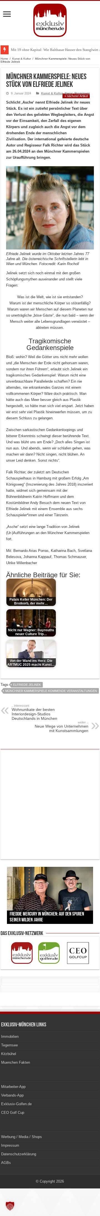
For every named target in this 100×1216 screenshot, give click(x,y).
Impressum (10, 1145)
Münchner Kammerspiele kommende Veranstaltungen (51, 691)
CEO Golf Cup (12, 1112)
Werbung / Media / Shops (21, 1137)
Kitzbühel (8, 1054)
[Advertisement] (50, 805)
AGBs (6, 1163)
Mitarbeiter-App (13, 1087)
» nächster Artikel (76, 96)
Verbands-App (12, 1095)
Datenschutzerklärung (18, 1154)
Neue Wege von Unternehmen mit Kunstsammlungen (61, 727)
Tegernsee (9, 1045)
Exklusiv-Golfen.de (16, 1104)
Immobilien (10, 1036)
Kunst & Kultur (21, 58)
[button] (10, 1206)
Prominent (82, 93)
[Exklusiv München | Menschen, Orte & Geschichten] (50, 19)
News (69, 93)
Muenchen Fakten (15, 1062)
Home (4, 58)
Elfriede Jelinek (27, 684)
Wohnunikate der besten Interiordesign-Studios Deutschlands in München (34, 712)
